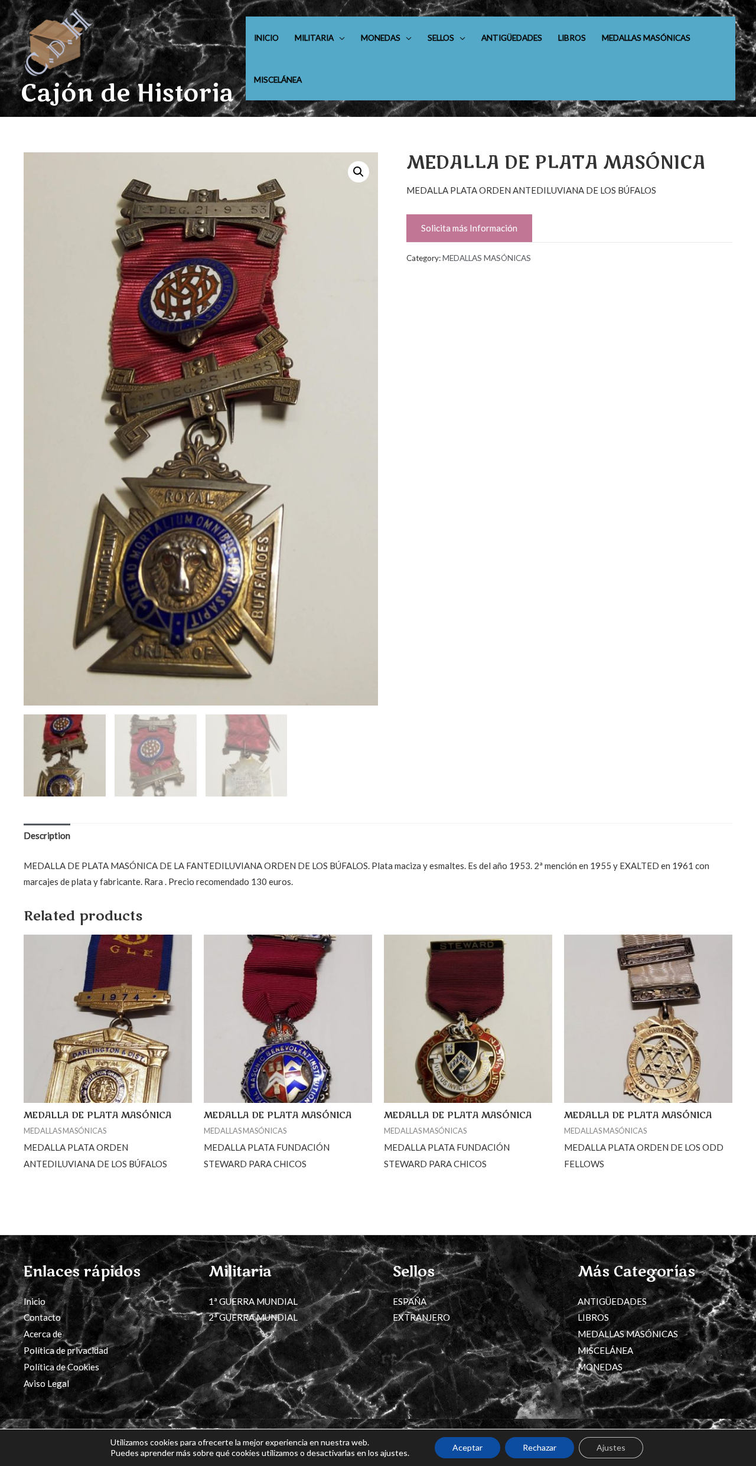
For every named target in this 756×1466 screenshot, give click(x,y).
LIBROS (572, 38)
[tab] (47, 836)
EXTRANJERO (421, 1317)
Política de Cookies (61, 1366)
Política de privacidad (66, 1350)
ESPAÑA (409, 1301)
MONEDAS (380, 38)
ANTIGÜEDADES (511, 38)
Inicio (34, 1301)
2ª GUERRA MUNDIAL (253, 1317)
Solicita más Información (469, 228)
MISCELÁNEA (278, 79)
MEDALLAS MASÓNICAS (646, 38)
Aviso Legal (46, 1383)
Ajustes (611, 1447)
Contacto (42, 1317)
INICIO (266, 38)
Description (47, 835)
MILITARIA (314, 38)
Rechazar (539, 1447)
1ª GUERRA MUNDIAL (253, 1301)
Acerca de (43, 1333)
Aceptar (467, 1447)
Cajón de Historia (127, 93)
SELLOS (441, 38)
